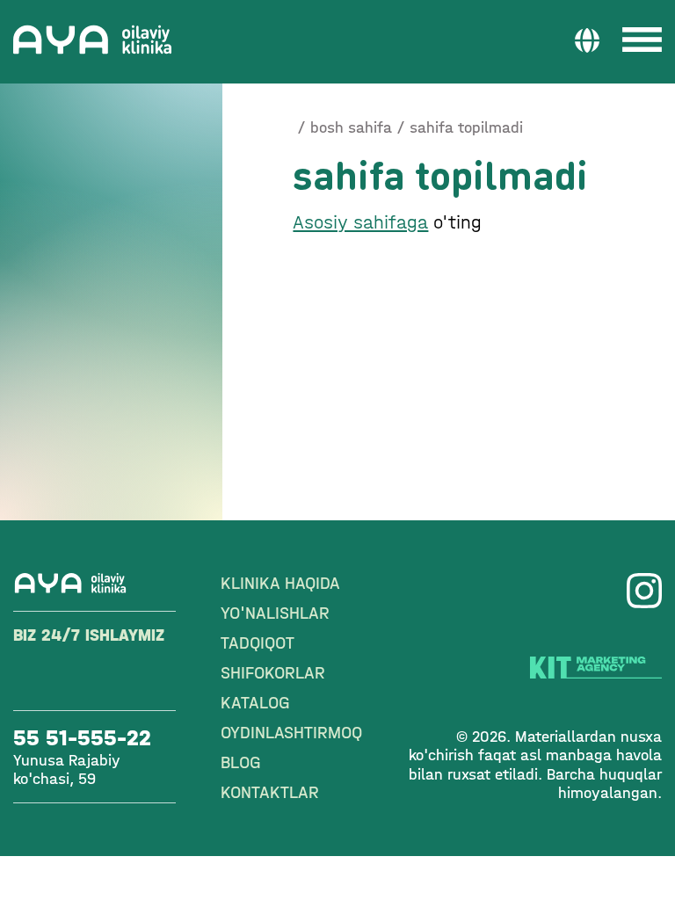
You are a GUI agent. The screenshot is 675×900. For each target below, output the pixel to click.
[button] (587, 39)
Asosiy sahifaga (360, 222)
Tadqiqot (257, 643)
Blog (241, 762)
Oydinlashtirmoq (291, 732)
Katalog (255, 703)
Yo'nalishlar (275, 613)
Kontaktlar (270, 792)
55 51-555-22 (82, 737)
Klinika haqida (280, 583)
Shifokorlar (273, 673)
